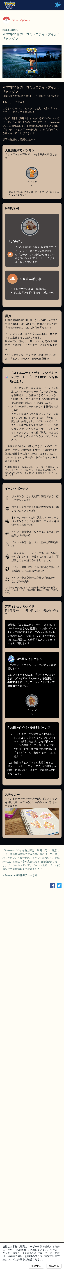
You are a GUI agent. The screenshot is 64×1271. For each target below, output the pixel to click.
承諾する (54, 1265)
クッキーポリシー (12, 1253)
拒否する (36, 1265)
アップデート (21, 20)
